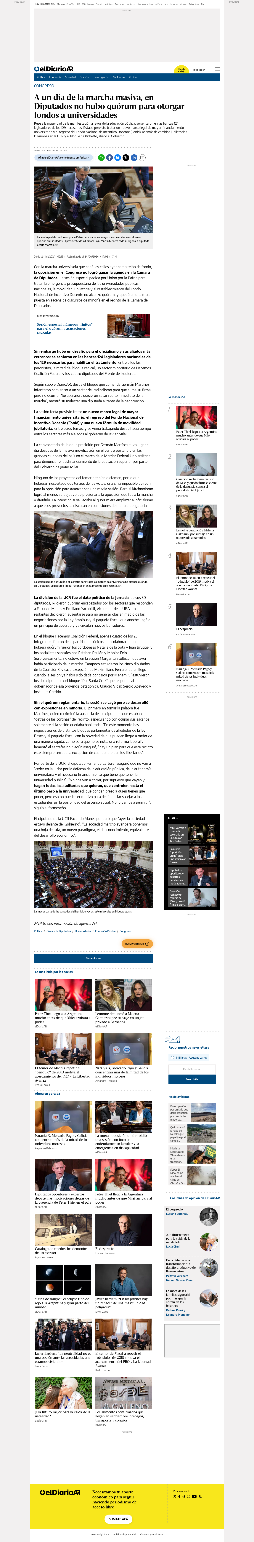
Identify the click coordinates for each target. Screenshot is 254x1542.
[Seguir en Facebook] (179, 1496)
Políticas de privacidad (124, 1534)
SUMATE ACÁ (118, 1519)
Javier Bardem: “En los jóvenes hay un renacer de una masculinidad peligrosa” (121, 1303)
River (203, 4)
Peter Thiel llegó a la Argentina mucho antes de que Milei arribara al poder (63, 1017)
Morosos (61, 4)
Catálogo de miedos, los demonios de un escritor (61, 1250)
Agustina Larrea (44, 1257)
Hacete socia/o (181, 70)
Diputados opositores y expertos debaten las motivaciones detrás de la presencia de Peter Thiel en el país (63, 1198)
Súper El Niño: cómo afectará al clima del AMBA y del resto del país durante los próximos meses (177, 1176)
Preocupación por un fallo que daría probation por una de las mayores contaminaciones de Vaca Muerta (179, 1113)
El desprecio (104, 1248)
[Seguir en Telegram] (183, 1496)
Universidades (83, 931)
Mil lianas (183, 4)
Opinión (84, 77)
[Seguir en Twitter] (174, 1496)
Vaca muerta (143, 4)
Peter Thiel (71, 4)
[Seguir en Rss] (200, 1496)
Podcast (134, 77)
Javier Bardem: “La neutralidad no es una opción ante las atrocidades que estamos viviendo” (63, 1357)
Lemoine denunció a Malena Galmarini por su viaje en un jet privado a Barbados (119, 1017)
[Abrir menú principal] (217, 68)
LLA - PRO (81, 4)
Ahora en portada (47, 1093)
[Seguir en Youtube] (194, 1496)
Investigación (101, 77)
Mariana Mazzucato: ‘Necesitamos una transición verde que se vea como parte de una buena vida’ (177, 1155)
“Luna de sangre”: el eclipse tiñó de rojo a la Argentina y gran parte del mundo (62, 1303)
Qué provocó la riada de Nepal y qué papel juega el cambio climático (178, 1134)
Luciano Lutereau (171, 4)
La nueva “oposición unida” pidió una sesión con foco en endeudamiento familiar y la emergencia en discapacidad (121, 1141)
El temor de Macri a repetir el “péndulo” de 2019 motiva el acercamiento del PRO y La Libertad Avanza (62, 1074)
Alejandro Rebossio (106, 1080)
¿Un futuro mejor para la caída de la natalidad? (62, 1414)
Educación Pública (105, 931)
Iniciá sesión (199, 70)
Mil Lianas (119, 77)
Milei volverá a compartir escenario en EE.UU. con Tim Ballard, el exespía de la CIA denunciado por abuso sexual (178, 834)
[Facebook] (109, 157)
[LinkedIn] (134, 157)
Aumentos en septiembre (125, 4)
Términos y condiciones (151, 1534)
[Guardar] (142, 157)
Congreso (125, 931)
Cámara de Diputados (58, 931)
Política (41, 77)
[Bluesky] (117, 157)
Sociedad (70, 77)
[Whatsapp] (101, 157)
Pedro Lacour (42, 1084)
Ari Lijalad (109, 4)
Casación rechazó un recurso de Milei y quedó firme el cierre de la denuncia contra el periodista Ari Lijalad (196, 484)
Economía (55, 77)
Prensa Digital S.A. (100, 1534)
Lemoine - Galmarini (95, 4)
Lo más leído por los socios (54, 972)
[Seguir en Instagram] (188, 1496)
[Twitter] (126, 157)
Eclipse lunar (194, 4)
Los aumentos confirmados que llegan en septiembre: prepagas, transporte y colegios (119, 1416)
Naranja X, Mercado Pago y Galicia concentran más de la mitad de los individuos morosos (122, 1072)
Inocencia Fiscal (155, 4)
